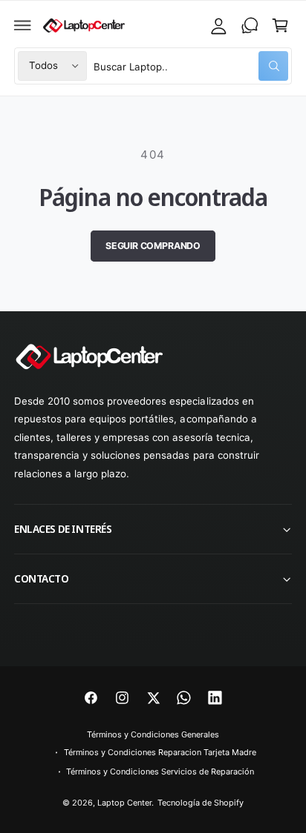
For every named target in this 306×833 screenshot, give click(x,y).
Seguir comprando (153, 245)
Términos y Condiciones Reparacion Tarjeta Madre (160, 752)
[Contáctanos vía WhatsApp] (249, 25)
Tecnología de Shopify (200, 802)
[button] (23, 25)
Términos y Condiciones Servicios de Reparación (160, 771)
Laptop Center (124, 802)
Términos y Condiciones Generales (153, 734)
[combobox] (191, 65)
